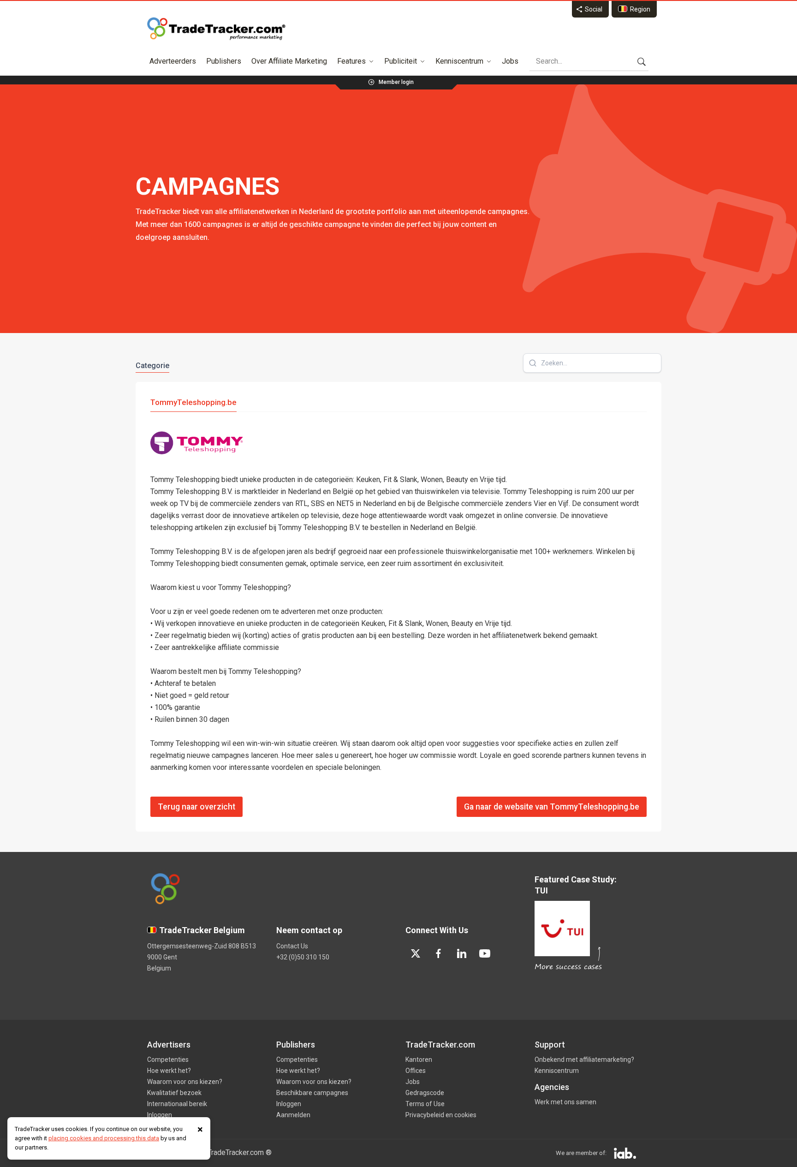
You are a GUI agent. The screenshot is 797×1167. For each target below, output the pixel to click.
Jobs (510, 61)
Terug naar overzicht (196, 806)
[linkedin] (461, 953)
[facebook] (438, 953)
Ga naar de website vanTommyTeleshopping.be (551, 806)
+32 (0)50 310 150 (302, 957)
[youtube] (484, 953)
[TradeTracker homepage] (216, 28)
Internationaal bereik (177, 1103)
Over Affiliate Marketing (289, 61)
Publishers (223, 61)
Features (351, 61)
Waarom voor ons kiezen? (184, 1081)
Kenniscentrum (459, 61)
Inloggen (159, 1115)
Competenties (168, 1059)
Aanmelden (293, 1115)
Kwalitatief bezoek (174, 1092)
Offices (415, 1070)
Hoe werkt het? (169, 1070)
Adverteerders (172, 61)
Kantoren (418, 1059)
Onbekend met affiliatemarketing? (584, 1059)
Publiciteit (400, 61)
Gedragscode (424, 1092)
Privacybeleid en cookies (440, 1115)
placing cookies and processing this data (103, 1138)
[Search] (641, 61)
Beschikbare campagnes (312, 1092)
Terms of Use (425, 1103)
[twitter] (415, 953)
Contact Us (292, 946)
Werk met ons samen (565, 1102)
